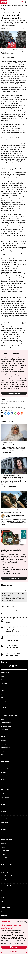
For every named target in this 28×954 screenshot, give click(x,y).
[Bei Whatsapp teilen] (15, 413)
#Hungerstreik (16, 401)
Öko (2, 680)
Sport (2, 690)
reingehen (3, 811)
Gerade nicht (20, 921)
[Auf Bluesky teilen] (8, 413)
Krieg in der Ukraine (6, 722)
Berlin (2, 694)
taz (4, 662)
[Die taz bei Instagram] (16, 666)
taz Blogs (3, 869)
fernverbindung (5, 797)
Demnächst (4, 843)
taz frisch (3, 826)
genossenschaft (5, 769)
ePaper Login (4, 919)
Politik (2, 676)
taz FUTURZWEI (5, 872)
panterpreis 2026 (5, 783)
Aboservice (4, 915)
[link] (3, 6)
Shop (2, 897)
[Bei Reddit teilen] (22, 413)
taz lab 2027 (4, 857)
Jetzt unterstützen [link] (14, 393)
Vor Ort (3, 847)
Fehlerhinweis (19, 407)
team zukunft (4, 822)
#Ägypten (3, 401)
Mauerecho (4, 804)
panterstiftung (5, 779)
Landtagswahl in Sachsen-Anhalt (9, 715)
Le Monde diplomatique (7, 876)
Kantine (3, 894)
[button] (26, 2)
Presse (3, 754)
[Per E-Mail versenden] (2, 413)
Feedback (3, 912)
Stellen (3, 751)
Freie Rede (4, 808)
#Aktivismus (9, 401)
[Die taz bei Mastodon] (10, 666)
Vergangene (4, 854)
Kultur (2, 687)
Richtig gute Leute (6, 726)
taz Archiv (3, 879)
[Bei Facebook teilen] (12, 413)
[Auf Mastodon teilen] (5, 413)
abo (2, 765)
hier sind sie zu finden (7, 600)
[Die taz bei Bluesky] (13, 666)
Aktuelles (3, 740)
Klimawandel (4, 729)
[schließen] (25, 921)
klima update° (4, 801)
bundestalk (4, 794)
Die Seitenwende (5, 747)
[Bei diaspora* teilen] (18, 413)
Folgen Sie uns (4, 666)
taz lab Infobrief (5, 833)
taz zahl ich (4, 772)
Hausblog (3, 744)
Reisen (2, 890)
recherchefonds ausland (7, 776)
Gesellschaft (4, 683)
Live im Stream (5, 850)
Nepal (2, 719)
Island (2, 712)
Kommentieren (10, 407)
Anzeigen (3, 901)
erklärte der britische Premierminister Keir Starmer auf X (14, 78)
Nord (2, 697)
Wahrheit (3, 701)
